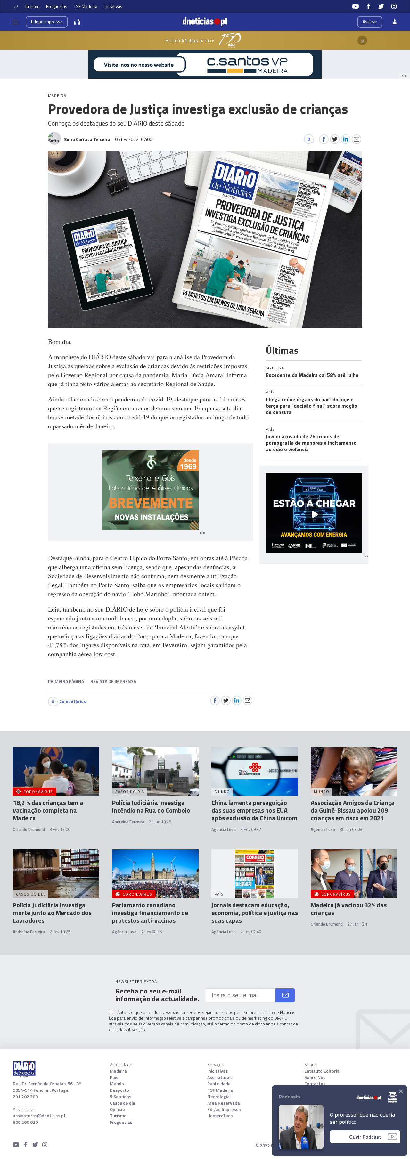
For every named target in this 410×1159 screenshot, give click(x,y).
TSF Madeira (85, 6)
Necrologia (218, 1096)
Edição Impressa (224, 1109)
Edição (46, 21)
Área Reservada (223, 1103)
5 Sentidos (120, 1096)
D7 (15, 6)
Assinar (370, 21)
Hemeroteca (220, 1116)
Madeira (118, 1071)
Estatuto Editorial (322, 1071)
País (114, 1077)
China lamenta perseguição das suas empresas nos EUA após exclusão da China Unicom (254, 810)
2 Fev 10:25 (60, 931)
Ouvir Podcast (365, 1136)
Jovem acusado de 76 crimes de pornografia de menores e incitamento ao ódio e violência (311, 443)
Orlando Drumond (29, 829)
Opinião (117, 1109)
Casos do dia (122, 1103)
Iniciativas (113, 6)
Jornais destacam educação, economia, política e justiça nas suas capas (254, 912)
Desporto (119, 1090)
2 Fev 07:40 (251, 931)
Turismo (32, 6)
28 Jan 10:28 (160, 821)
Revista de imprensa (113, 681)
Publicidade (219, 1084)
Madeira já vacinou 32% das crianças (349, 909)
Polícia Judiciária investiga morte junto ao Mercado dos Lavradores (52, 912)
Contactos (314, 1084)
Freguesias (56, 6)
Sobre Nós (314, 1077)
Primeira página (66, 681)
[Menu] (15, 22)
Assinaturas (219, 1077)
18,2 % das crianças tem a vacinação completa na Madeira (48, 810)
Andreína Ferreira (128, 821)
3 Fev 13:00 (60, 829)
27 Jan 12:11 (359, 924)
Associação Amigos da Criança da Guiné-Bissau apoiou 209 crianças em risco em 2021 (353, 810)
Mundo (117, 1084)
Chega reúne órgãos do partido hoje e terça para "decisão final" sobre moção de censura (311, 405)
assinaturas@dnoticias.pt (39, 1116)
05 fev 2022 (133, 139)
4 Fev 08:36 (151, 931)
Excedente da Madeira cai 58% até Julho (312, 375)
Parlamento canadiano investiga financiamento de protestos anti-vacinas (150, 912)
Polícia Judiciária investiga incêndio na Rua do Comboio (151, 806)
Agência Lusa (223, 829)
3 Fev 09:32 (251, 829)
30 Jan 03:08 (351, 829)
